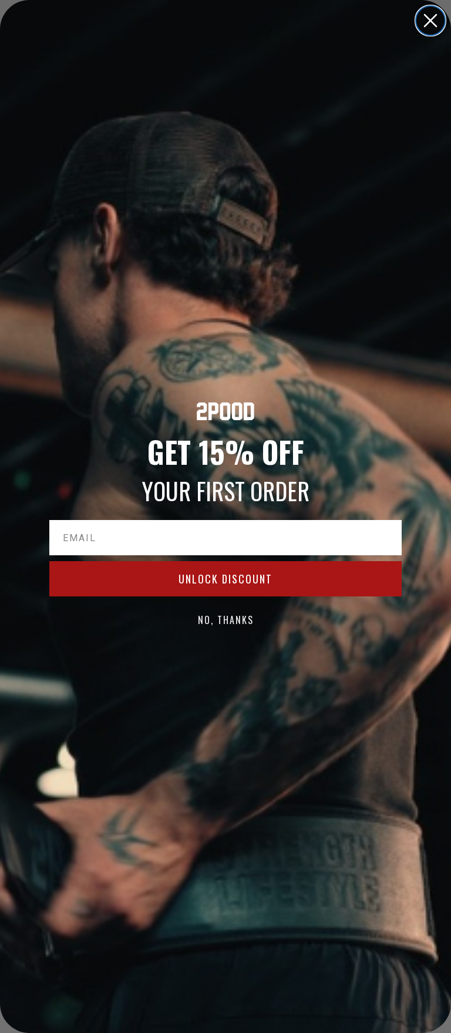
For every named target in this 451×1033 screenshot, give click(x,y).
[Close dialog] (430, 20)
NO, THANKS (226, 620)
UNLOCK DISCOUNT (225, 578)
